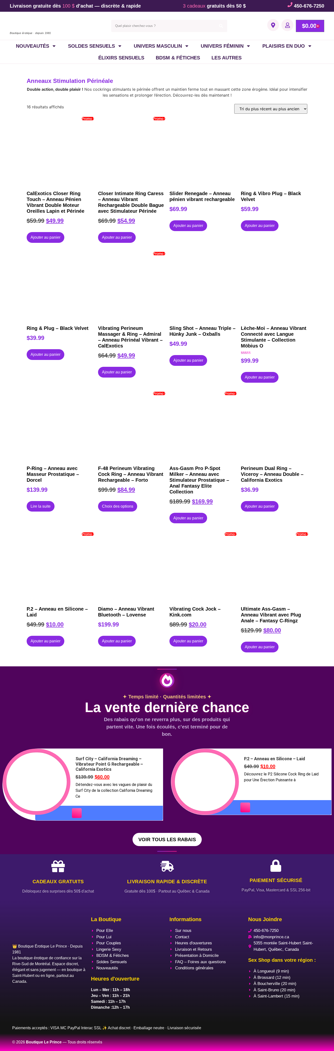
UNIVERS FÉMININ (222, 46)
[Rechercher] (221, 26)
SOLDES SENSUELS (91, 46)
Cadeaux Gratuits (58, 881)
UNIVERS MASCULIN (158, 46)
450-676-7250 (309, 6)
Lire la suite (41, 506)
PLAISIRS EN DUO (283, 46)
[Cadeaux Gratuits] (58, 866)
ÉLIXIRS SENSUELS (121, 57)
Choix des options (117, 506)
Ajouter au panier (45, 237)
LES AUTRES (227, 57)
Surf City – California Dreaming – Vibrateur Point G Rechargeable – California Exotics (109, 764)
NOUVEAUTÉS (32, 46)
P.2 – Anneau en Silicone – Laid (274, 758)
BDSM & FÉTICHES (178, 57)
